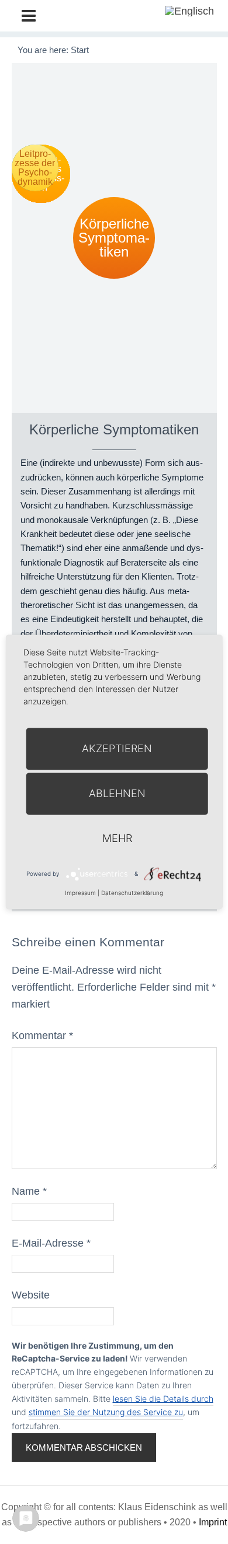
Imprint (213, 1522)
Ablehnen (117, 793)
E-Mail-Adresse (51, 1243)
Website (31, 1295)
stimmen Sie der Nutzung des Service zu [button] (106, 1412)
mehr (117, 838)
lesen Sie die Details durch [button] (163, 1398)
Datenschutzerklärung (132, 892)
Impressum (80, 892)
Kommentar (42, 1035)
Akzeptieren (117, 748)
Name (29, 1191)
